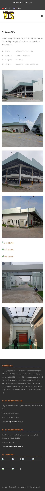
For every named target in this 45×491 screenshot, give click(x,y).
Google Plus (34, 64)
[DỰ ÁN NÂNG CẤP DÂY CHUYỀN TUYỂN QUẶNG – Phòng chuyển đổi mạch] (36, 462)
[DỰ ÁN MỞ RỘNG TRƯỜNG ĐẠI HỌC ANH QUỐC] (26, 462)
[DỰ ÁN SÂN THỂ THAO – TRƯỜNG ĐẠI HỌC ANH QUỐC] (6, 462)
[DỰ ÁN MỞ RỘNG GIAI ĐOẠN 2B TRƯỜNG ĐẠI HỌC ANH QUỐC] (16, 462)
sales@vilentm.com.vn (14, 422)
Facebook (19, 64)
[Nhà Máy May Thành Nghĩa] (16, 472)
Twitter (26, 64)
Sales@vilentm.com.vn (15, 447)
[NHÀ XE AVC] (6, 472)
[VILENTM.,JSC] (9, 15)
